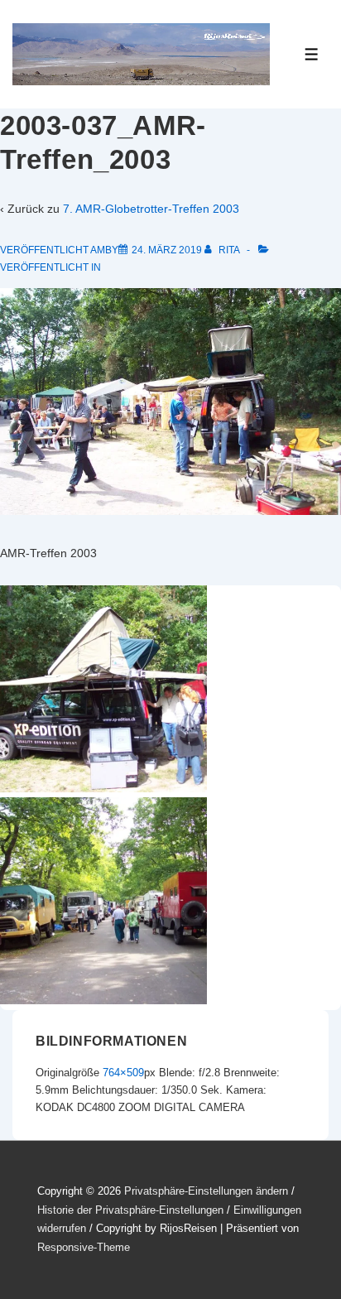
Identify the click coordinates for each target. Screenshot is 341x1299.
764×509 (123, 1072)
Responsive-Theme (83, 1247)
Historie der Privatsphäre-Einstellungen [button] (130, 1210)
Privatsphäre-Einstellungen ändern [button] (206, 1191)
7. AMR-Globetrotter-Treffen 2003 (151, 208)
